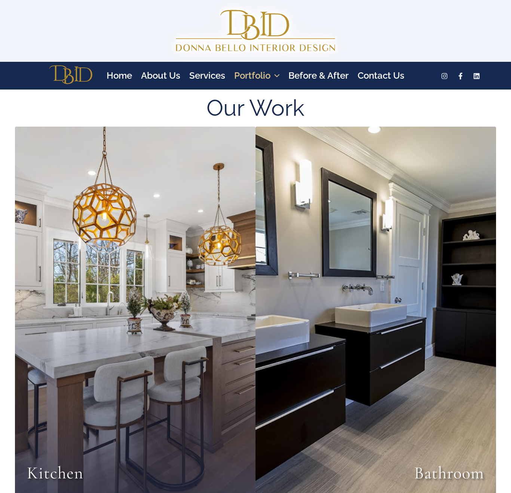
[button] (274, 76)
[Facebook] (460, 76)
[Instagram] (444, 76)
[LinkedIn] (476, 76)
